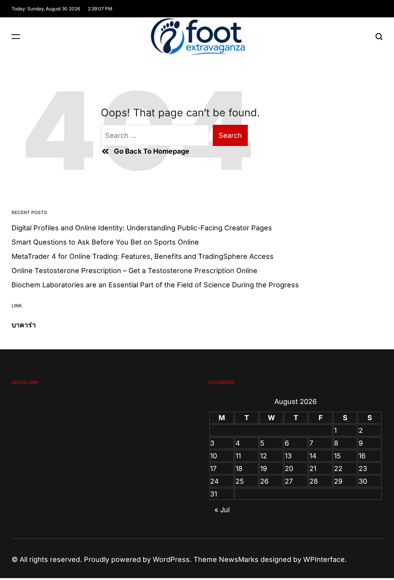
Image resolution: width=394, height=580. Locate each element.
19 (263, 468)
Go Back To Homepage (151, 151)
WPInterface (324, 559)
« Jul (222, 510)
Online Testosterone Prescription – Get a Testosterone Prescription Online (134, 271)
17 (213, 468)
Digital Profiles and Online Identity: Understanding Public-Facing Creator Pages (142, 228)
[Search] (379, 36)
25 (239, 481)
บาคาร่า (24, 325)
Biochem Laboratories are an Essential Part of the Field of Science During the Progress (155, 285)
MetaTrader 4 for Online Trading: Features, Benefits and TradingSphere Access (143, 256)
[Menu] (16, 36)
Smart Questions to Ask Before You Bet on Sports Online (105, 242)
